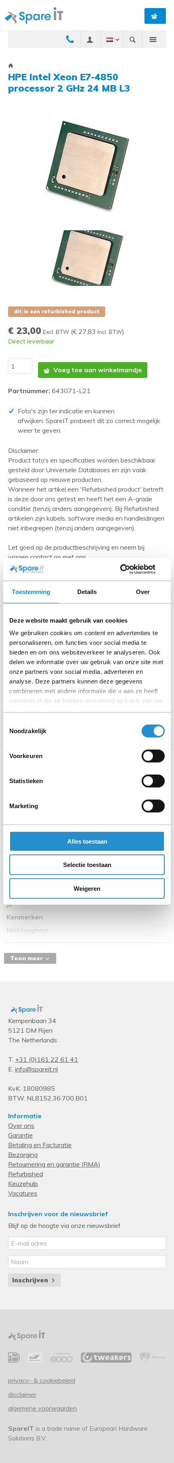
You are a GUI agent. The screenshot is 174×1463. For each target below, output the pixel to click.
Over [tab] (143, 591)
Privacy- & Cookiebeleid (41, 1380)
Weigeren (87, 888)
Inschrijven (31, 1280)
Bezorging (23, 1154)
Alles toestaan (87, 841)
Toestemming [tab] (31, 591)
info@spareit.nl (36, 1069)
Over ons (21, 1125)
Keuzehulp (23, 1184)
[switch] (153, 755)
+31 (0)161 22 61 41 (46, 1059)
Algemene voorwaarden (42, 1408)
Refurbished (25, 1174)
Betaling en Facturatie (40, 1145)
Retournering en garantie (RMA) (54, 1164)
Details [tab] (87, 591)
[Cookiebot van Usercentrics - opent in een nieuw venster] (129, 569)
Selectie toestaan (87, 864)
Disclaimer (22, 1394)
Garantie (20, 1135)
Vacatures (22, 1193)
